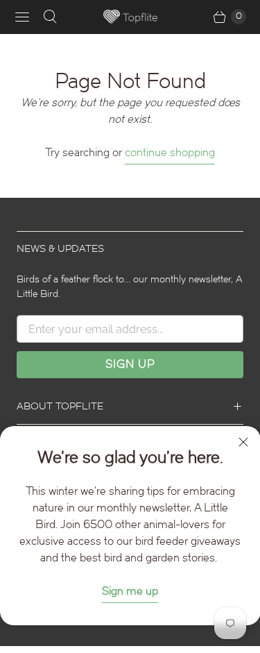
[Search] (50, 16)
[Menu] (22, 16)
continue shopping (170, 152)
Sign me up (130, 590)
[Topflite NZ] (130, 17)
